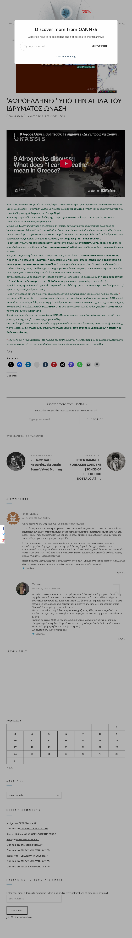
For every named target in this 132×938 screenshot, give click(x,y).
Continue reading (66, 56)
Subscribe (99, 46)
